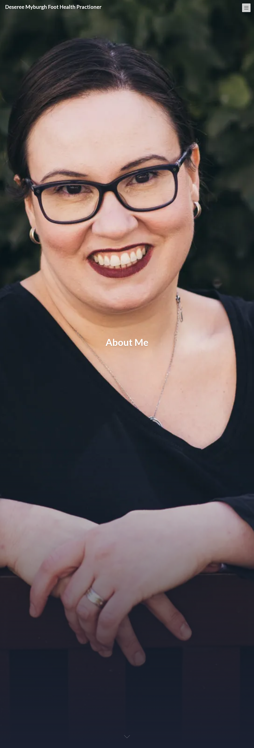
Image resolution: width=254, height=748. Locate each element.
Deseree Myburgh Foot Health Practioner (53, 7)
